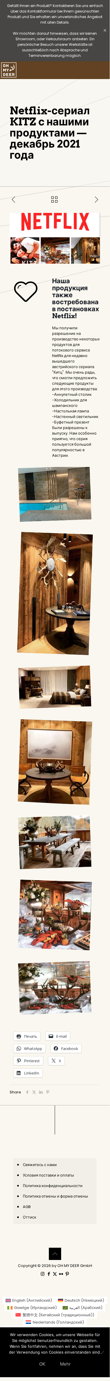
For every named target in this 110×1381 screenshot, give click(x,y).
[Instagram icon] (42, 1274)
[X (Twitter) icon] (55, 1274)
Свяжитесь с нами (40, 1165)
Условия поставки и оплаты (48, 1175)
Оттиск (29, 1217)
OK (42, 1364)
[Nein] (102, 1352)
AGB (27, 1207)
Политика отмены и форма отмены (55, 1196)
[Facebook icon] (49, 1274)
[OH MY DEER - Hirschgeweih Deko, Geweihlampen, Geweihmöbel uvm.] (9, 70)
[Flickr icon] (61, 1274)
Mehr (65, 1364)
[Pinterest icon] (67, 1274)
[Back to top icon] (55, 1254)
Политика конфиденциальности (52, 1186)
